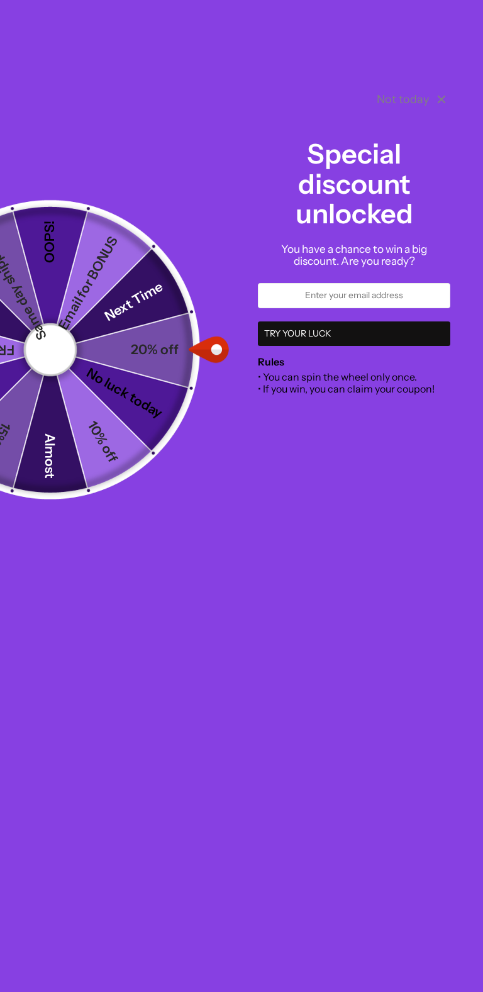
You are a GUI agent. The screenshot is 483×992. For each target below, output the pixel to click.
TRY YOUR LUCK (297, 333)
